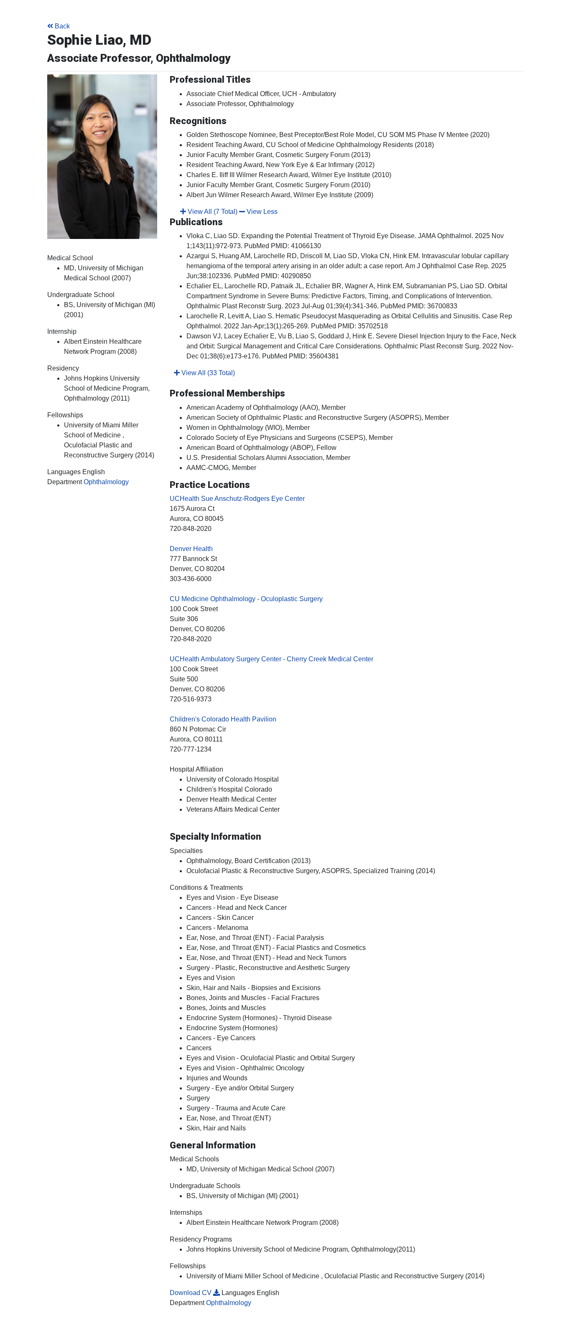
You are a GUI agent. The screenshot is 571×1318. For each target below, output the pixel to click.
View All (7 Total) (211, 211)
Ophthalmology (106, 481)
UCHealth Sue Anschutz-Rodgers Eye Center (237, 498)
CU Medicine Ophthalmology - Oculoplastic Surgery (246, 598)
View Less (261, 211)
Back (62, 26)
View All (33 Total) (207, 372)
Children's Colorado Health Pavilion (223, 719)
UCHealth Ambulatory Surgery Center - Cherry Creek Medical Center (271, 659)
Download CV (191, 1292)
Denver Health (191, 548)
